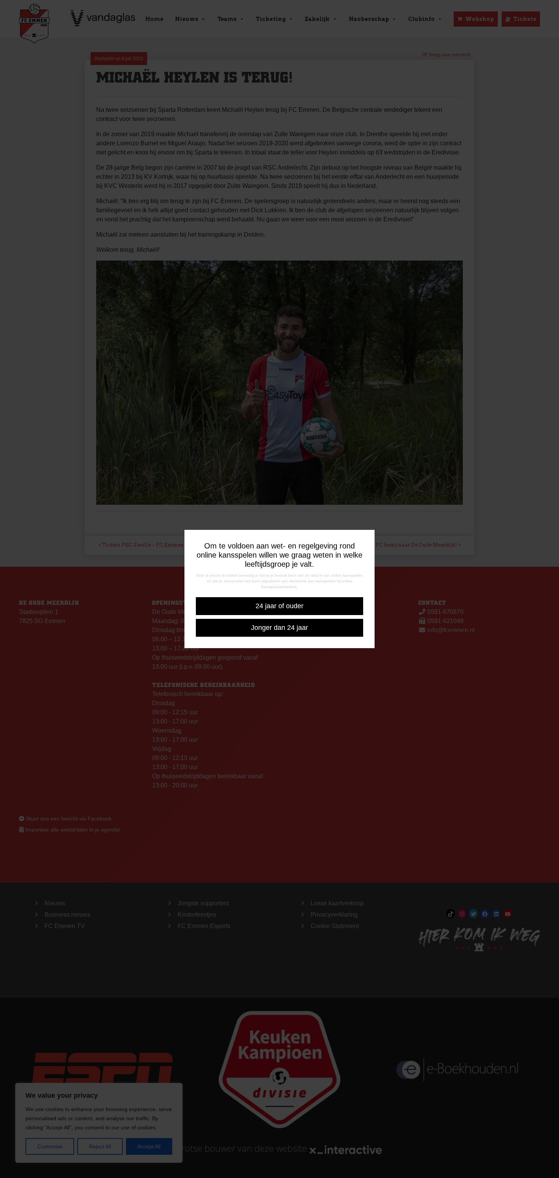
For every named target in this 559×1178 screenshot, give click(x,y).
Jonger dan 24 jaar (279, 627)
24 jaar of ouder (279, 606)
